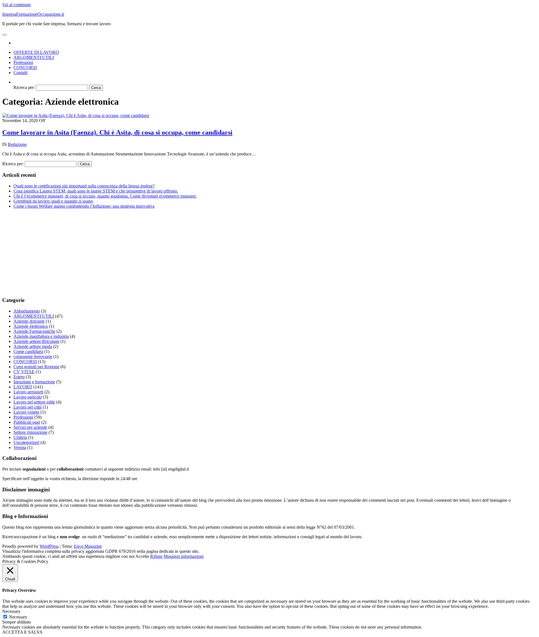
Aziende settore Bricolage (36, 341)
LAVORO (22, 386)
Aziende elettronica (30, 326)
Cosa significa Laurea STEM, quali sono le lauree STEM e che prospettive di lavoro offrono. (95, 191)
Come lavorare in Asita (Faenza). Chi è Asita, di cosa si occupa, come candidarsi (117, 132)
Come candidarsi (28, 351)
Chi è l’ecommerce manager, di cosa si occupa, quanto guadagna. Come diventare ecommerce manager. (105, 196)
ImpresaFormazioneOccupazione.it (33, 14)
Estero (19, 376)
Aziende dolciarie (29, 321)
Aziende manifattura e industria (41, 336)
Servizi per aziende (30, 427)
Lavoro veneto (26, 412)
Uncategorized (26, 442)
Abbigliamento (26, 311)
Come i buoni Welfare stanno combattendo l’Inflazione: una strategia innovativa (83, 206)
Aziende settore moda (32, 346)
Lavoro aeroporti (28, 391)
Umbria (20, 437)
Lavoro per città (27, 407)
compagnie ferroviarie (32, 356)
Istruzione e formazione (34, 381)
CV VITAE (24, 371)
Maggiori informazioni (184, 556)
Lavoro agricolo (27, 397)
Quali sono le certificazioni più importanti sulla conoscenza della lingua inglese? (84, 186)
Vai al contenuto (16, 4)
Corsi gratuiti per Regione (36, 366)
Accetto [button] (142, 556)
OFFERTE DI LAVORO (36, 52)
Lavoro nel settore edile (34, 402)
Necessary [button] (11, 611)
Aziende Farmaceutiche (34, 331)
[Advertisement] (170, 252)
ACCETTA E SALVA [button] (22, 632)
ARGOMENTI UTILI (33, 57)
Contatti (20, 72)
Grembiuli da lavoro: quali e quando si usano (53, 201)
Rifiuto (156, 556)
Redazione (17, 144)
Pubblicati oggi (26, 422)
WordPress (49, 546)
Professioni (23, 62)
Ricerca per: (24, 87)
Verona (19, 447)
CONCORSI (25, 67)
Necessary (18, 617)
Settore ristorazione (30, 432)
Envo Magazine (88, 546)
